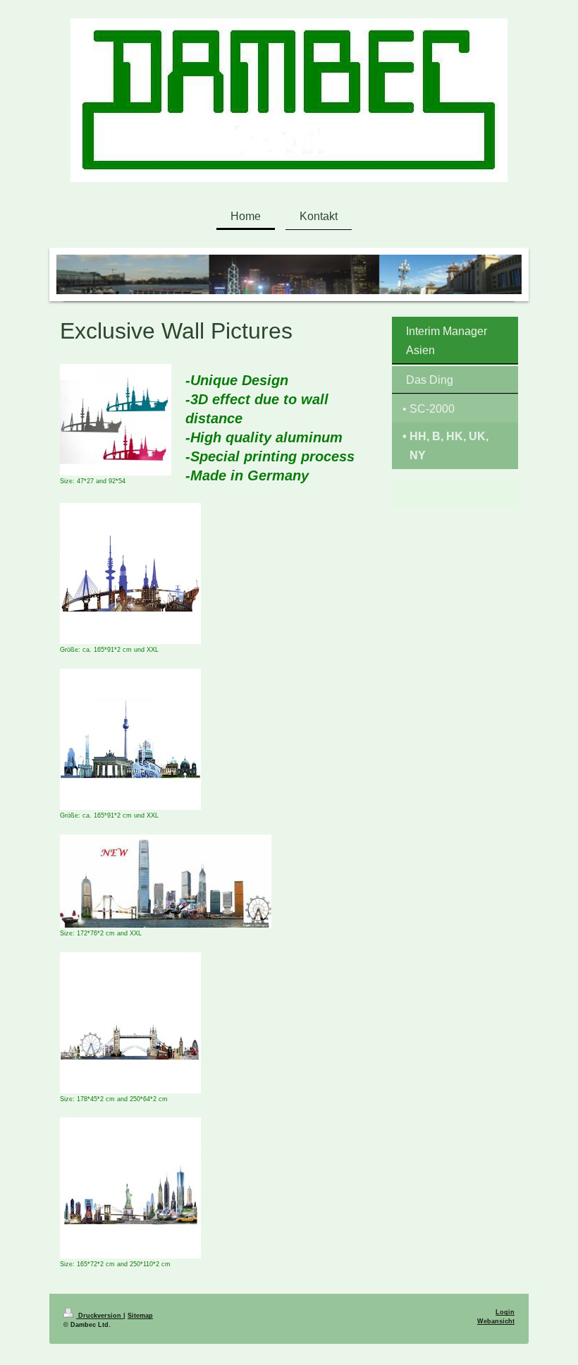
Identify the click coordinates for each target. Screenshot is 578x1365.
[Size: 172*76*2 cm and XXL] (165, 881)
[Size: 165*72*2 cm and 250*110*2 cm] (130, 1187)
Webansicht (496, 1321)
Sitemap (140, 1315)
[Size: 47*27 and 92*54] (115, 419)
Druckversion (99, 1315)
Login (505, 1312)
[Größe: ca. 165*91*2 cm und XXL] (130, 573)
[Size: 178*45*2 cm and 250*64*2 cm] (130, 1022)
